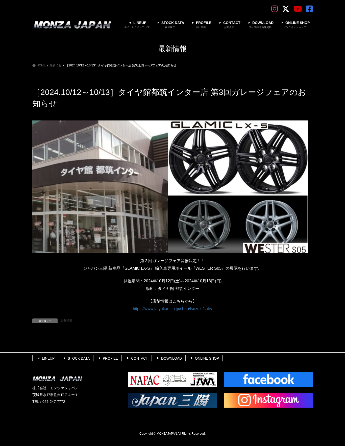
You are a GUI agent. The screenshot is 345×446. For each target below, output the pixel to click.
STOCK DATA (79, 358)
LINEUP (48, 358)
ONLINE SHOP (207, 358)
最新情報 (67, 321)
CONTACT (139, 358)
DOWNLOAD (171, 358)
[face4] (268, 379)
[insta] (268, 400)
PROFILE (110, 358)
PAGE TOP (332, 428)
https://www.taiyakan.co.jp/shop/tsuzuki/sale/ (172, 309)
